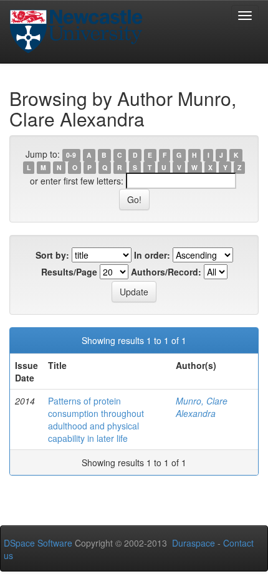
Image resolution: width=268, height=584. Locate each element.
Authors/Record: (166, 272)
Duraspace (193, 543)
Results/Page (69, 272)
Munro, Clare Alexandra (201, 407)
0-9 (71, 155)
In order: (152, 255)
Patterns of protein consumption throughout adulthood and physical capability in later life (96, 419)
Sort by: (52, 255)
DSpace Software (38, 543)
